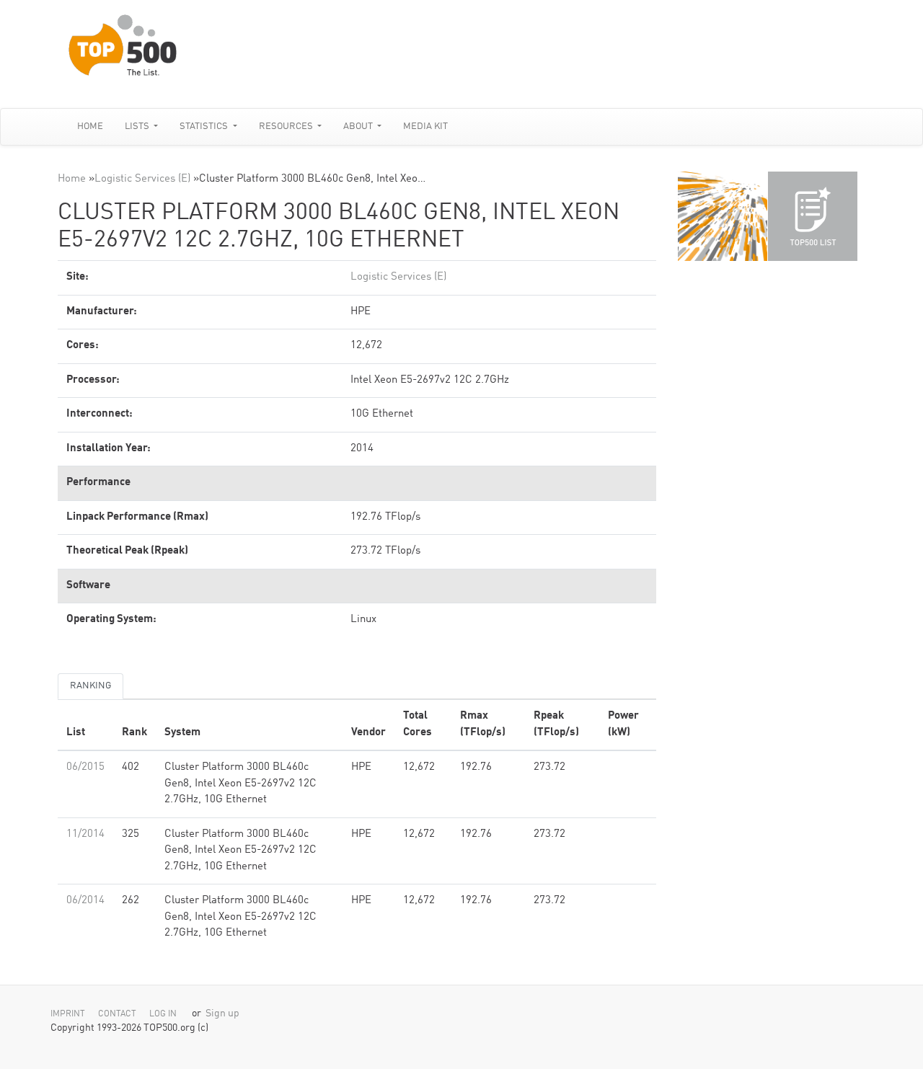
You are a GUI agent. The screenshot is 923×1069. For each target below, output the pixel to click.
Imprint (67, 1014)
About (359, 126)
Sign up (222, 1014)
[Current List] (812, 216)
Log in (163, 1014)
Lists (138, 126)
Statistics (205, 126)
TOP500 (722, 216)
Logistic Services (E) (142, 179)
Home (90, 126)
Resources (287, 126)
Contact (117, 1014)
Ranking (90, 686)
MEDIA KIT (425, 126)
